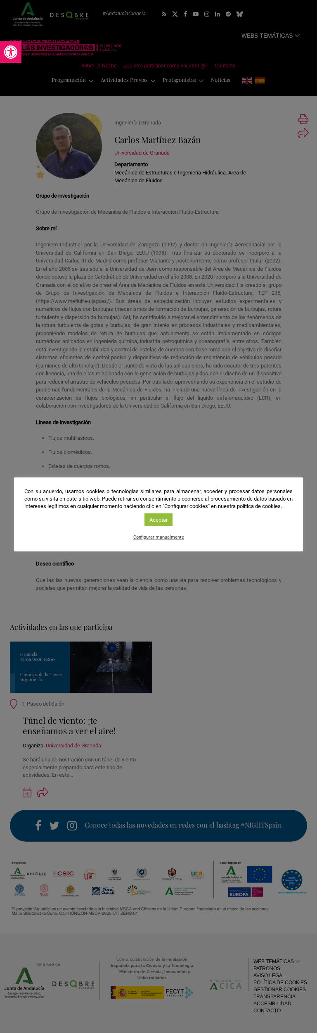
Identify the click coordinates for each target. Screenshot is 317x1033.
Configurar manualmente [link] (158, 537)
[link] (10, 52)
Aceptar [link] (158, 520)
